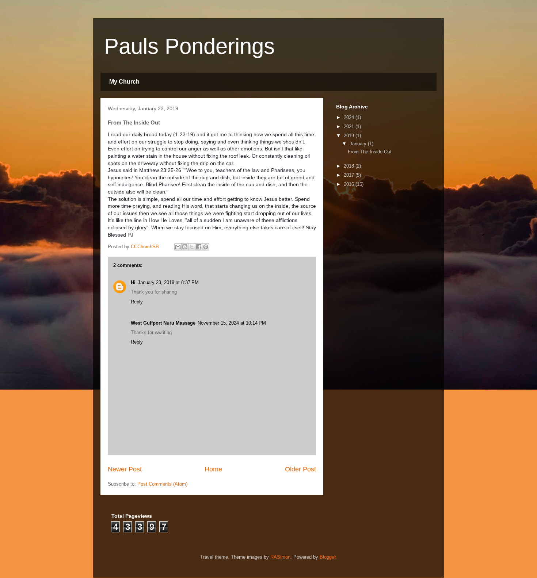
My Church (124, 82)
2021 (349, 126)
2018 (349, 166)
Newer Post (125, 469)
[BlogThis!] (184, 246)
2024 (349, 117)
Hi (133, 282)
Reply (137, 302)
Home (213, 469)
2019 (349, 135)
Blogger (327, 557)
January (359, 143)
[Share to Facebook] (198, 246)
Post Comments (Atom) (162, 484)
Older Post (300, 469)
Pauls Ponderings (189, 46)
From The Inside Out (370, 151)
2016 (349, 184)
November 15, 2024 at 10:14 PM (232, 323)
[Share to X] (191, 246)
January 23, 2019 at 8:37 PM (168, 282)
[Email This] (178, 246)
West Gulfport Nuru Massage (163, 323)
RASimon (280, 557)
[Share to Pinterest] (205, 246)
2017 (349, 175)
